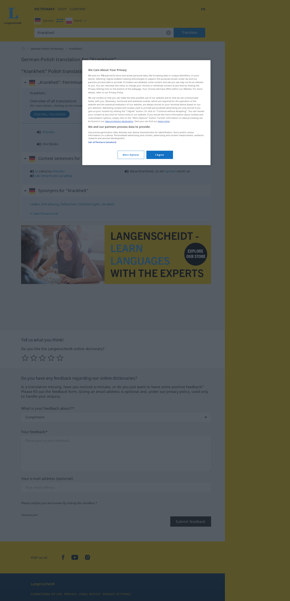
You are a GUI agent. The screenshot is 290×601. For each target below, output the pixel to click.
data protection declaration (119, 121)
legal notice (164, 121)
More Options (131, 154)
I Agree (159, 154)
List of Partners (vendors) (102, 142)
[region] (146, 112)
